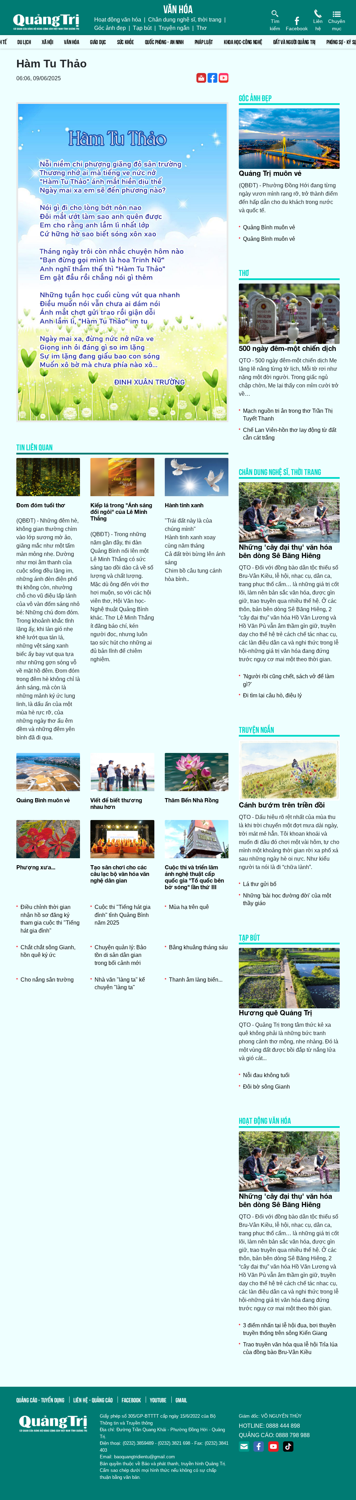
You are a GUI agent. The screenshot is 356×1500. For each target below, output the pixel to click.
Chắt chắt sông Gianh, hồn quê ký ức (48, 951)
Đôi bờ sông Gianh (266, 1087)
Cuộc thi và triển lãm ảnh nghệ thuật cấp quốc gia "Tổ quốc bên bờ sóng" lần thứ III (194, 877)
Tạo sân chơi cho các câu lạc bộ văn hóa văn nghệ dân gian (119, 874)
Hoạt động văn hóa (117, 20)
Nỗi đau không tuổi (266, 1075)
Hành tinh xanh (184, 505)
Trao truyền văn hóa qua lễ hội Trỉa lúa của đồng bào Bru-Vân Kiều (290, 1348)
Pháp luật (204, 41)
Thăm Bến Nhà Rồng (192, 800)
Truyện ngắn (174, 28)
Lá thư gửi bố (259, 884)
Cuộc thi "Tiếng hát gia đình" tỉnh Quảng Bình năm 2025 (123, 915)
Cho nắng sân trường (47, 980)
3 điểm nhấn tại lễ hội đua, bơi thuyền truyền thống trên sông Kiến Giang (289, 1329)
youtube (158, 1399)
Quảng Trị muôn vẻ (270, 173)
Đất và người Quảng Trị (294, 41)
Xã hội (47, 41)
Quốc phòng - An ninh (164, 41)
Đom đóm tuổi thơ (40, 505)
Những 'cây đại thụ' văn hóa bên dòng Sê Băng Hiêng (285, 551)
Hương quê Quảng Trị (275, 1012)
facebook (131, 1399)
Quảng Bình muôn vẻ (43, 800)
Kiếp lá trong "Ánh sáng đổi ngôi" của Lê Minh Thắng (121, 512)
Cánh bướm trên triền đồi (282, 805)
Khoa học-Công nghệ (243, 41)
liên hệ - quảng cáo (93, 1399)
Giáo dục (98, 41)
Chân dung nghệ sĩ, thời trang (184, 20)
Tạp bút (142, 28)
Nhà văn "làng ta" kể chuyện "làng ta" (120, 983)
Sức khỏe (125, 41)
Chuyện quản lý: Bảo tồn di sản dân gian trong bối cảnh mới (120, 955)
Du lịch (24, 41)
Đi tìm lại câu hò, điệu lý (272, 695)
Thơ (201, 28)
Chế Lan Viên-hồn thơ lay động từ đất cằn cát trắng (289, 434)
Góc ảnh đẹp (110, 28)
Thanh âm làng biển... (195, 980)
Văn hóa (71, 41)
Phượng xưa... (35, 867)
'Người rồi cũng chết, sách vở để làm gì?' (288, 680)
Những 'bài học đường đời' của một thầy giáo (287, 899)
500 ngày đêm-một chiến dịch (287, 348)
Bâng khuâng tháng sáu (198, 947)
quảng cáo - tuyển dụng (40, 1399)
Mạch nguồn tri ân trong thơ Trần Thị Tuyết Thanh (288, 414)
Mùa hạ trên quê (189, 907)
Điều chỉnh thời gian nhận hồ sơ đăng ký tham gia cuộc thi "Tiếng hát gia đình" (50, 918)
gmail (181, 1399)
